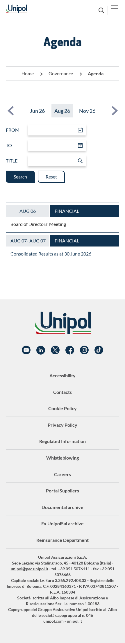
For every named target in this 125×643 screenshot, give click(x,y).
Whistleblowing (62, 457)
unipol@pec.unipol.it (29, 568)
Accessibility (62, 375)
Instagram (84, 350)
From (12, 130)
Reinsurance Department (62, 540)
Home (28, 73)
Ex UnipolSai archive (62, 523)
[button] (10, 110)
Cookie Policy (62, 408)
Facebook (69, 350)
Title (11, 160)
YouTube (26, 350)
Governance (61, 73)
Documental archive (62, 507)
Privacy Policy (62, 425)
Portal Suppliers (62, 490)
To (9, 145)
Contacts (62, 392)
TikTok (98, 350)
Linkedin (40, 350)
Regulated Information (62, 441)
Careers (62, 474)
